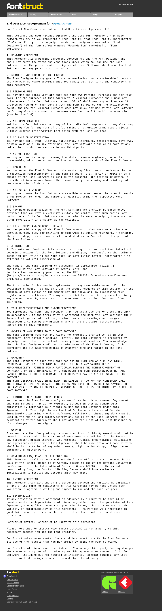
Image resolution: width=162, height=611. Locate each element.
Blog (95, 14)
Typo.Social (12, 576)
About (9, 592)
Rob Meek (32, 602)
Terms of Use (12, 579)
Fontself (121, 592)
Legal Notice (12, 589)
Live (74, 14)
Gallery (33, 14)
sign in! (130, 4)
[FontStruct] (28, 9)
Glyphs (105, 591)
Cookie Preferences (15, 586)
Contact (10, 599)
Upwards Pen (62, 23)
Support (118, 14)
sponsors (124, 572)
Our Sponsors (13, 596)
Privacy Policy (13, 583)
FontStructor (57, 14)
